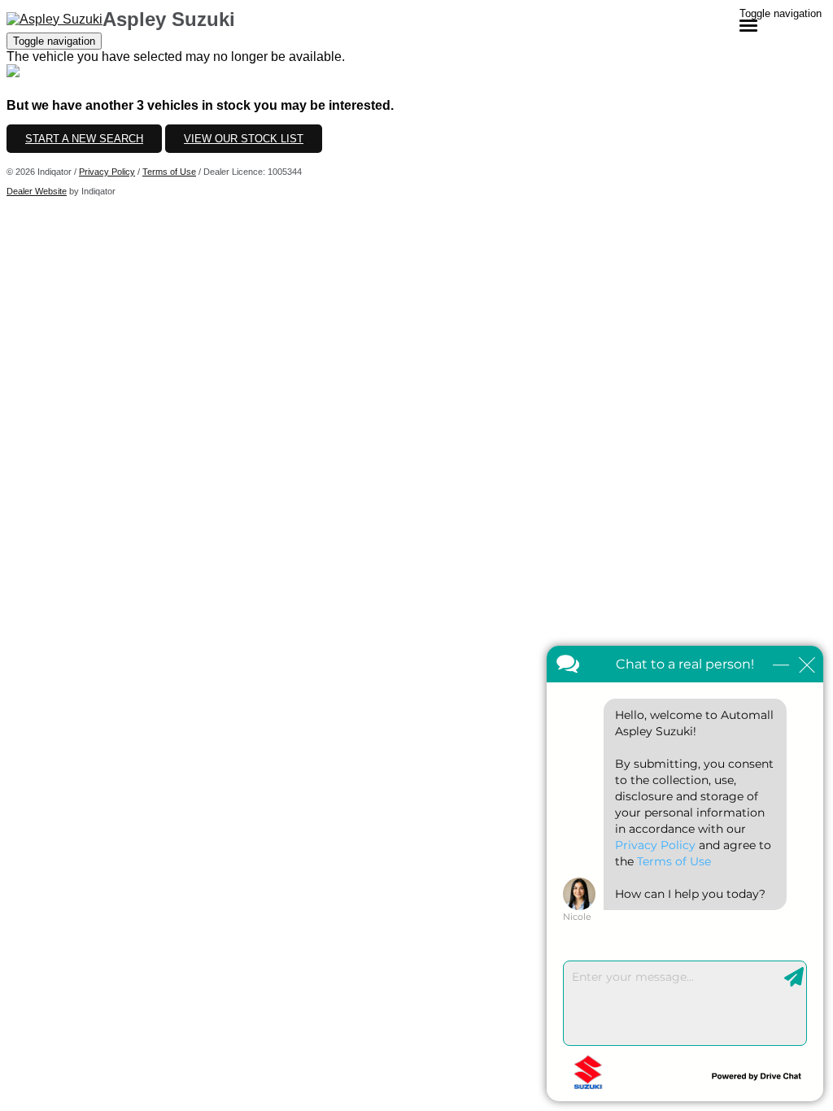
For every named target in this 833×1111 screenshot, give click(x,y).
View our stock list (243, 139)
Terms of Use (169, 171)
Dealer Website (37, 191)
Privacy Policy (107, 171)
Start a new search (84, 139)
